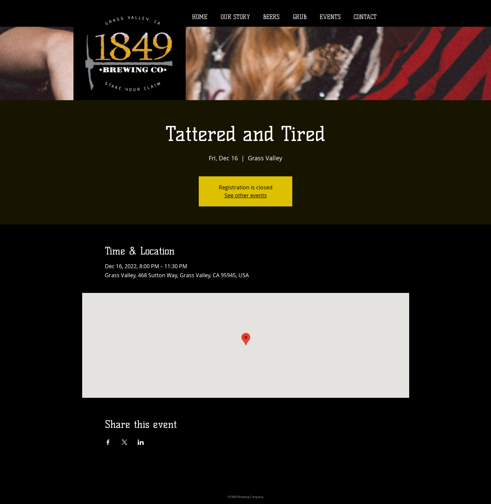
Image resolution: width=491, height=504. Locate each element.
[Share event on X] (124, 442)
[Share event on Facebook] (108, 442)
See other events (245, 195)
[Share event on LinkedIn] (141, 442)
